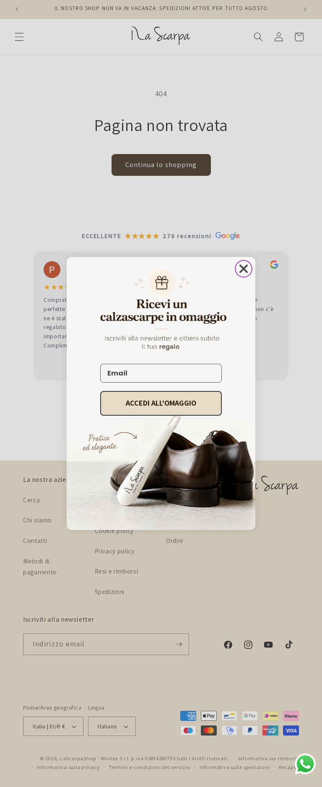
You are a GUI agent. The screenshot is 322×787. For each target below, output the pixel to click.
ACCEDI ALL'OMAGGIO (161, 403)
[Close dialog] (243, 268)
